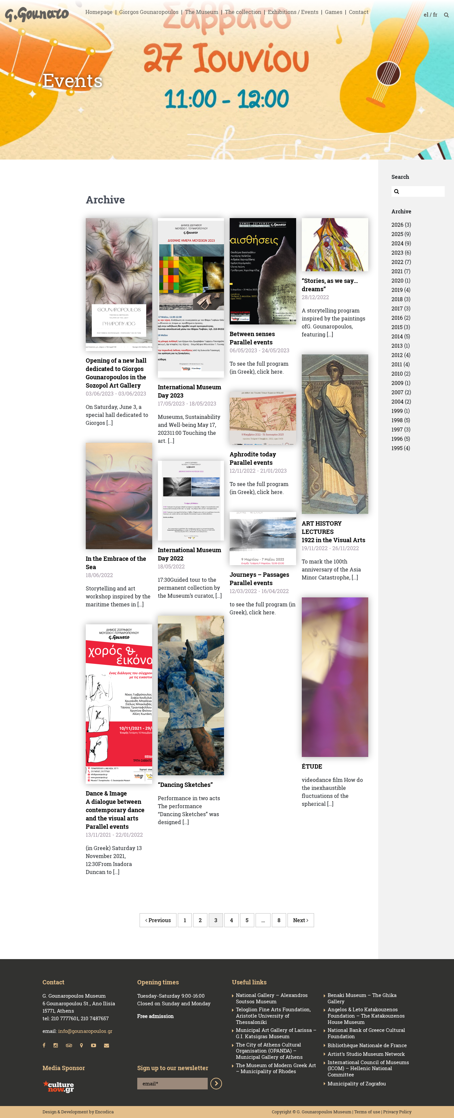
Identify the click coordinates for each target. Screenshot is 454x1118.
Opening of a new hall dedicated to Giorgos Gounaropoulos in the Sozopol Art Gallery (116, 372)
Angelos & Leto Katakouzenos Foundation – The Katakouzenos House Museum (366, 1015)
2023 (397, 252)
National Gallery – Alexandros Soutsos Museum (272, 998)
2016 (397, 317)
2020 (397, 280)
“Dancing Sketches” (185, 785)
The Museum (201, 11)
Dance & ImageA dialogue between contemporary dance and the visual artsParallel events (115, 809)
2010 (397, 373)
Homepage (99, 11)
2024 (397, 243)
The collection (243, 11)
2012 (397, 354)
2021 (397, 271)
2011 (397, 364)
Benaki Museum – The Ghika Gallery (362, 998)
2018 (397, 299)
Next (299, 920)
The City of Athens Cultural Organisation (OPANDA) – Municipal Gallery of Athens (269, 1051)
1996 (397, 438)
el (427, 14)
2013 (397, 345)
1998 (397, 420)
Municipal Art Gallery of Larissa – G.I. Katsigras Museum (276, 1033)
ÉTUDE (312, 766)
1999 (397, 410)
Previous (159, 920)
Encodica (104, 1112)
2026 (397, 224)
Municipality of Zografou (357, 1083)
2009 (397, 382)
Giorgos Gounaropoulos (148, 11)
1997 (397, 429)
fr (436, 14)
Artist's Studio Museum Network (366, 1054)
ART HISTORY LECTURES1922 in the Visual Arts (333, 531)
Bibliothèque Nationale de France (367, 1045)
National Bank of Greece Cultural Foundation (366, 1033)
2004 (397, 401)
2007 (397, 392)
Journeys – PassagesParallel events (259, 578)
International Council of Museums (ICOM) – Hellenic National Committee (368, 1068)
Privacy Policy (397, 1112)
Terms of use (367, 1112)
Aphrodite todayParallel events (253, 458)
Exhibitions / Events (293, 11)
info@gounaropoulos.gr (85, 1031)
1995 (397, 447)
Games (333, 11)
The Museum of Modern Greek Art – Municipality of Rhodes (276, 1068)
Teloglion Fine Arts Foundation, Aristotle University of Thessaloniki (273, 1015)
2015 (397, 326)
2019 (397, 289)
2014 (397, 336)
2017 (397, 308)
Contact (359, 11)
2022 (397, 261)
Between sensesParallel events (252, 338)
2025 (397, 233)
